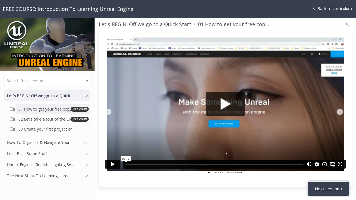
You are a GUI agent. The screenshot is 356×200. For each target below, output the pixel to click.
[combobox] (47, 80)
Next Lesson (327, 188)
